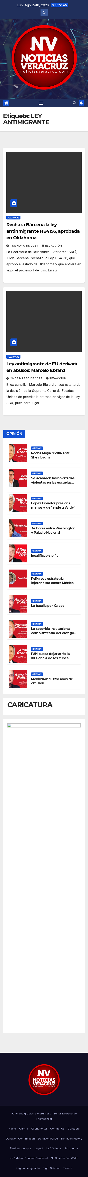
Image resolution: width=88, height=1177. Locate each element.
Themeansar (44, 1118)
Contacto (74, 1128)
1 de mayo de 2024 (24, 245)
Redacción (53, 245)
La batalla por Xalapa (47, 606)
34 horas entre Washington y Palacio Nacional (53, 530)
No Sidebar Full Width (64, 1158)
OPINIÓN (37, 448)
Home (12, 1128)
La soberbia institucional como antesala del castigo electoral (52, 633)
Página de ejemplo (28, 1168)
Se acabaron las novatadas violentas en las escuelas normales (52, 482)
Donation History (71, 1138)
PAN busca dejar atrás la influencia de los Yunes (50, 656)
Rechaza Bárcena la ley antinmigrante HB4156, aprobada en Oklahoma (43, 231)
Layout (39, 1148)
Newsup (67, 1113)
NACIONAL (13, 217)
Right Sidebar (51, 1168)
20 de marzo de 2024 (26, 378)
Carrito (23, 1128)
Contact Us (57, 1128)
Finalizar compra (20, 1148)
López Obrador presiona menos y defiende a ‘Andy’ (52, 505)
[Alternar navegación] (41, 103)
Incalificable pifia (44, 556)
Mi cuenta (71, 1148)
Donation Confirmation (20, 1138)
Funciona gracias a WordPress (31, 1113)
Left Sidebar (54, 1148)
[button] (74, 103)
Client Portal (39, 1128)
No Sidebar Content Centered (29, 1158)
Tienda (67, 1168)
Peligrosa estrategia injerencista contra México (52, 581)
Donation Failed (48, 1138)
